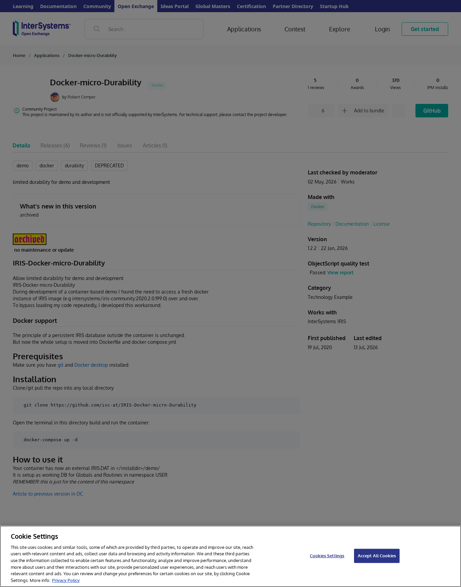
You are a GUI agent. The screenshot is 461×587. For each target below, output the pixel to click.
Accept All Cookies (377, 555)
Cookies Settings (327, 555)
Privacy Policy (66, 580)
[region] (230, 556)
